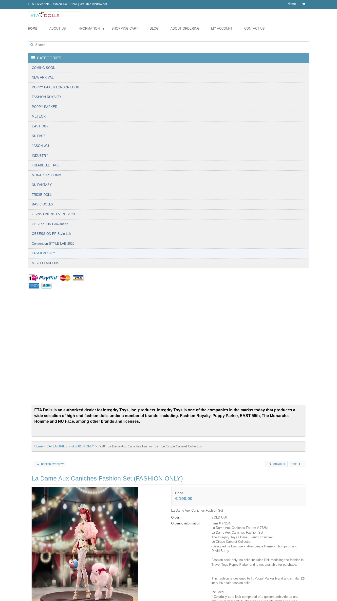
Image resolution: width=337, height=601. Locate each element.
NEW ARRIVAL (43, 77)
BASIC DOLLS (42, 204)
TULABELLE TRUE (46, 165)
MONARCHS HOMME (48, 175)
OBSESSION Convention (50, 224)
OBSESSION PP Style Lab (51, 234)
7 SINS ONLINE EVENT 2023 (53, 214)
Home (291, 4)
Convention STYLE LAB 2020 (53, 243)
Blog (154, 28)
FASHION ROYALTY (46, 97)
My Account (221, 28)
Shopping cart (125, 28)
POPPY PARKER (44, 107)
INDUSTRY (40, 156)
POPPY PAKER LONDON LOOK (55, 87)
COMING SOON (43, 68)
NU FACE (39, 136)
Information (88, 28)
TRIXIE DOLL (42, 195)
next (294, 464)
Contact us (254, 28)
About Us (57, 28)
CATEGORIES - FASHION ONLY (70, 446)
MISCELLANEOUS (45, 263)
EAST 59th (40, 126)
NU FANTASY (42, 185)
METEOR (39, 116)
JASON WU (40, 146)
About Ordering (185, 28)
